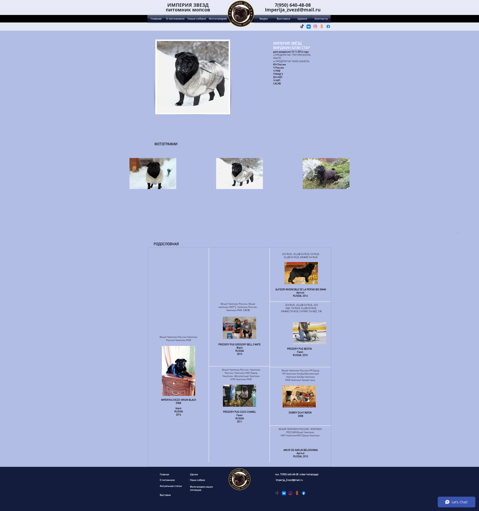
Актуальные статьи (171, 486)
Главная (164, 474)
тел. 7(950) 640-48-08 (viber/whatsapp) (296, 474)
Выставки (165, 495)
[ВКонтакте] (308, 26)
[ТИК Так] (302, 26)
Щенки (194, 474)
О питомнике (167, 480)
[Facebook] (328, 26)
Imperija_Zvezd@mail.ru (289, 480)
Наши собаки (197, 480)
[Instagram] (315, 26)
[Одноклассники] (321, 26)
